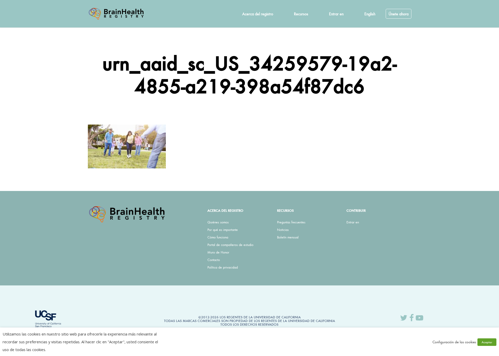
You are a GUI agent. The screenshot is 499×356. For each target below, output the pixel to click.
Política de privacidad (222, 267)
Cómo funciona (217, 237)
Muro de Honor (218, 252)
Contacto (213, 259)
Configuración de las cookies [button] (454, 341)
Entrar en (352, 222)
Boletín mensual (288, 237)
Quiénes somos (218, 222)
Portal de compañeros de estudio (230, 244)
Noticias (283, 229)
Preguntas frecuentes (291, 222)
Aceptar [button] (487, 342)
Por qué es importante (222, 229)
